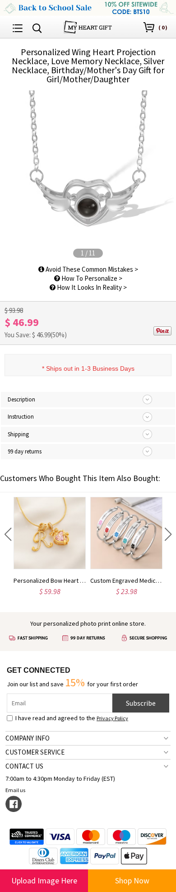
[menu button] (18, 27)
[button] (8, 534)
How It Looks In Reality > (91, 287)
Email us (15, 790)
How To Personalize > (91, 278)
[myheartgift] (87, 26)
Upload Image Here (44, 880)
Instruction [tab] (21, 416)
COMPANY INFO (27, 738)
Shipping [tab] (18, 434)
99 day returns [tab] (25, 451)
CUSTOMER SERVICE (35, 752)
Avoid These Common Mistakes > (91, 269)
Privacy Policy (112, 718)
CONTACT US (24, 766)
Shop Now (132, 880)
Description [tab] (21, 399)
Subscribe (141, 703)
